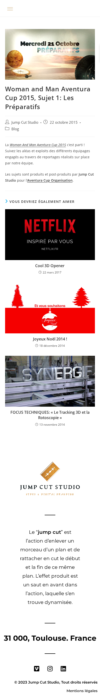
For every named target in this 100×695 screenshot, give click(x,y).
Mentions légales (82, 690)
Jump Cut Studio (24, 122)
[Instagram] (50, 668)
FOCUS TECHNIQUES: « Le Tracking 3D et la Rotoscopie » (50, 415)
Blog (15, 129)
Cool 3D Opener (50, 265)
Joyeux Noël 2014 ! (50, 339)
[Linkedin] (63, 668)
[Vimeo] (37, 668)
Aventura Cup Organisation (50, 180)
